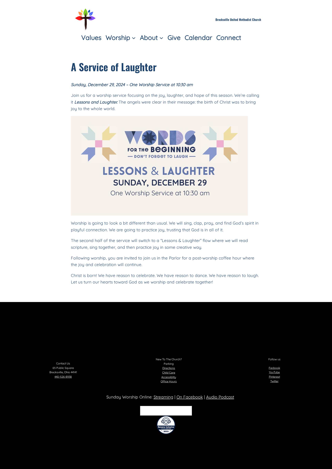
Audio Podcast (220, 397)
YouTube (274, 372)
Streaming (163, 397)
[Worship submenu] (134, 38)
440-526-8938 (63, 376)
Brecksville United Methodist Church (238, 19)
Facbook (274, 368)
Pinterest (274, 376)
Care (172, 372)
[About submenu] (161, 38)
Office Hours (169, 381)
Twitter (274, 381)
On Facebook (190, 397)
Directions (168, 368)
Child (165, 372)
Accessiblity (168, 377)
